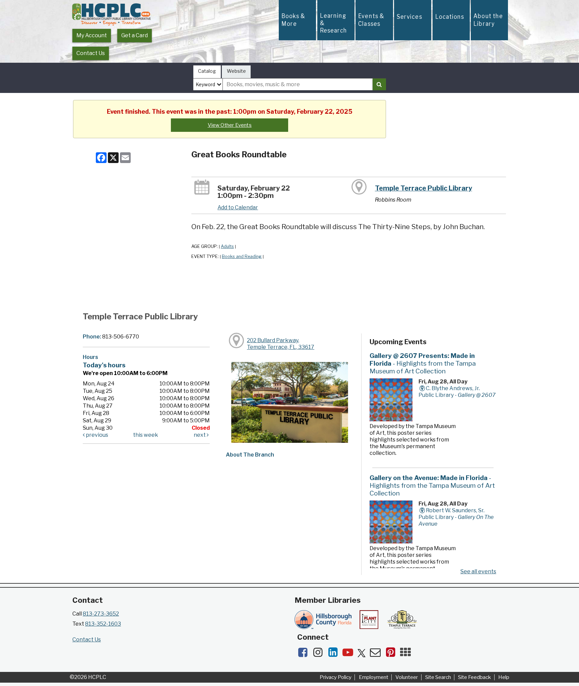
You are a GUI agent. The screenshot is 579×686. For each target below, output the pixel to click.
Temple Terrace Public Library (423, 188)
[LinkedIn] (334, 654)
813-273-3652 (101, 614)
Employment (373, 677)
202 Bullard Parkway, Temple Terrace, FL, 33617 (280, 343)
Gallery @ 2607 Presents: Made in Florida (423, 363)
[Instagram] (319, 654)
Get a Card (134, 35)
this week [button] (145, 435)
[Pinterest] (392, 654)
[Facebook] (304, 654)
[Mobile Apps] (407, 654)
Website (236, 71)
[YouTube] (350, 654)
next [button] (200, 435)
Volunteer (406, 677)
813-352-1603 (103, 624)
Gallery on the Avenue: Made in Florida (432, 485)
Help (503, 677)
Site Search (438, 677)
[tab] (207, 71)
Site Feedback (474, 677)
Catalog (207, 71)
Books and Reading (242, 256)
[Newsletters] (377, 654)
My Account (91, 35)
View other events (230, 125)
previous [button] (96, 435)
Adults (227, 246)
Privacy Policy (335, 677)
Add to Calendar (237, 207)
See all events (478, 571)
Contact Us (90, 53)
